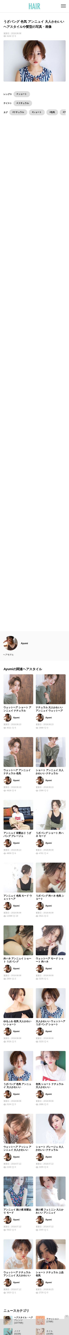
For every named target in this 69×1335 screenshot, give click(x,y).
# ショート (22, 94)
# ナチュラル (23, 103)
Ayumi (24, 653)
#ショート (37, 112)
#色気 (52, 112)
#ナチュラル (18, 112)
